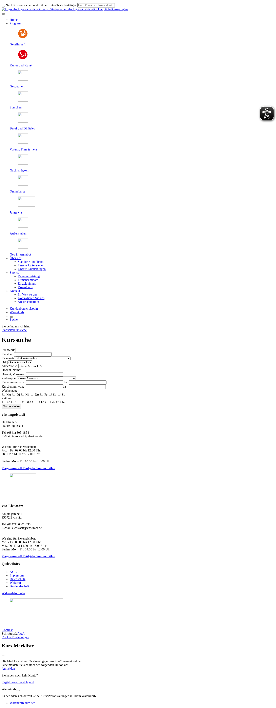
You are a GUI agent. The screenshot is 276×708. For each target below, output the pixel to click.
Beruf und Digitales (22, 128)
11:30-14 (27, 402)
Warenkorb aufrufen (22, 703)
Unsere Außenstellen (31, 265)
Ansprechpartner (28, 301)
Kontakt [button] (15, 290)
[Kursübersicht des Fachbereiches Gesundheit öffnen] (23, 79)
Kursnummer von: (13, 382)
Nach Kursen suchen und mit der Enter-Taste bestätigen (41, 5)
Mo (9, 394)
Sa (54, 394)
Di (18, 394)
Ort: (4, 362)
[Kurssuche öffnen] (11, 317)
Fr (46, 394)
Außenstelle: (10, 366)
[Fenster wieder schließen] (3, 655)
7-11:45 (11, 402)
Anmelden (8, 668)
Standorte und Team (30, 261)
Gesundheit (17, 86)
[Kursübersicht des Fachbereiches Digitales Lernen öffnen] (23, 184)
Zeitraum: (8, 398)
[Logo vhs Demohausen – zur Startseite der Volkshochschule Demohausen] (49, 9)
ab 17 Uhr (58, 402)
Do (37, 394)
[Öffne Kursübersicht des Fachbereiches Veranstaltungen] (23, 142)
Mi (27, 394)
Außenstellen (18, 233)
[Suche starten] (3, 6)
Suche (14, 319)
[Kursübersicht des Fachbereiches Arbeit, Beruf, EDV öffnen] (23, 121)
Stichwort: (8, 350)
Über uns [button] (15, 258)
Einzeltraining (27, 283)
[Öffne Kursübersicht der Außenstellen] (23, 226)
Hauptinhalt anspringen (112, 9)
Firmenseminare (28, 280)
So (63, 394)
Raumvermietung (29, 276)
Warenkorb (17, 312)
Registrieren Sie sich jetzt (18, 682)
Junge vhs (16, 212)
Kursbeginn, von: (13, 386)
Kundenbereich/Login (24, 308)
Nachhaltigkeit (19, 170)
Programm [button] (16, 23)
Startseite (7, 330)
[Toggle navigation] (3, 14)
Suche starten (11, 406)
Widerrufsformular (13, 593)
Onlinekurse (17, 191)
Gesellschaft (17, 44)
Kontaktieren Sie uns (31, 298)
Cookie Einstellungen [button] (15, 637)
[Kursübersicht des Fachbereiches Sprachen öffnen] (23, 100)
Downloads (25, 287)
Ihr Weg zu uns (27, 294)
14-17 (42, 402)
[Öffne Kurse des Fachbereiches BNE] (23, 163)
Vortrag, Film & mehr (23, 149)
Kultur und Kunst (21, 65)
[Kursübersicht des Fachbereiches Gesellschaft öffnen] (23, 37)
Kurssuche (20, 330)
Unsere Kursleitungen (32, 269)
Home (14, 19)
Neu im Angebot (20, 254)
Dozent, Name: (11, 370)
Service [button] (14, 272)
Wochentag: (9, 390)
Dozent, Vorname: (13, 374)
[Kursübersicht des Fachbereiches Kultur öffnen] (23, 58)
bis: (66, 382)
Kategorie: (8, 358)
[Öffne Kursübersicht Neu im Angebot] (23, 247)
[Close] (18, 690)
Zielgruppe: (9, 378)
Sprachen (16, 107)
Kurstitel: (7, 354)
